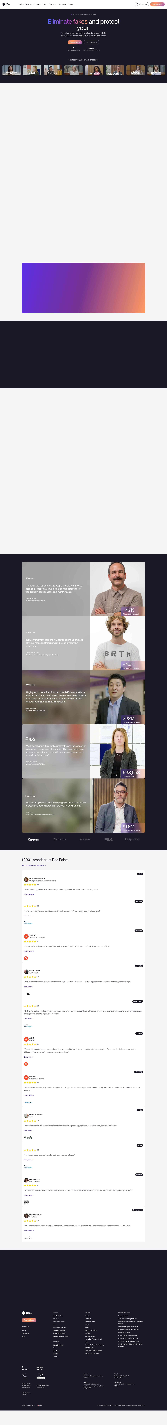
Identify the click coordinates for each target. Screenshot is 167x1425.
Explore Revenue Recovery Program (130, 202)
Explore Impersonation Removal (96, 120)
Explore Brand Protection (31, 117)
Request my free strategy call (83, 297)
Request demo (75, 42)
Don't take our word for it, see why (33, 865)
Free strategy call (91, 42)
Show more (28, 894)
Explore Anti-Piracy (61, 202)
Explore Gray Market (29, 210)
